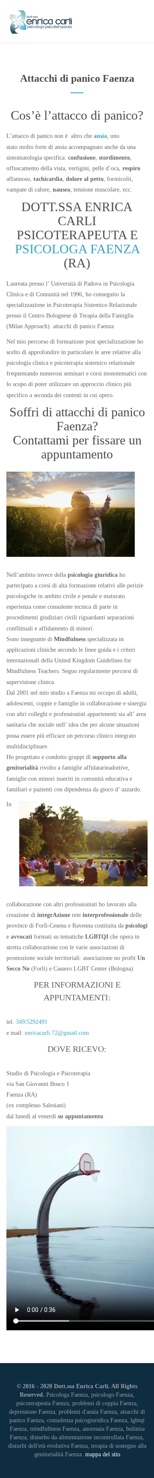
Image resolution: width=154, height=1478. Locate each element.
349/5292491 (31, 1022)
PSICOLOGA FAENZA (77, 249)
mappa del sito (102, 1454)
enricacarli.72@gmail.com (57, 1033)
